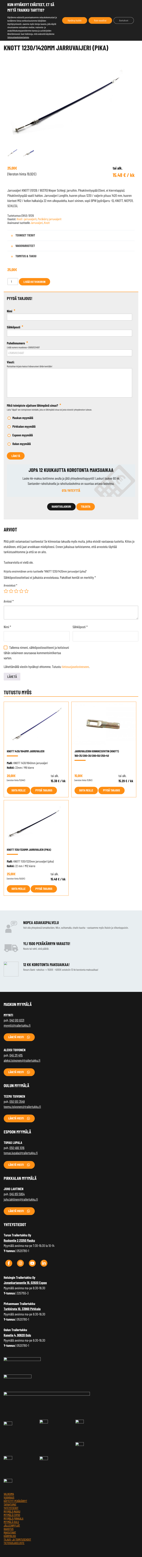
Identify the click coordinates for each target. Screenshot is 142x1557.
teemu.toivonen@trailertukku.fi (22, 1106)
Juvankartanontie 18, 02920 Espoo (25, 1282)
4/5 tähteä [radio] (21, 591)
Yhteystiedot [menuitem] (11, 1508)
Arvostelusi (10, 585)
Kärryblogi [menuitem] (10, 1536)
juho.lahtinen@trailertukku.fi (21, 1199)
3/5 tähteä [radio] (16, 591)
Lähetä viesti (16, 1037)
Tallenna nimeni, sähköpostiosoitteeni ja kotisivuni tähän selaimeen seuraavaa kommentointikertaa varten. (36, 652)
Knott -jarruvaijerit (27, 219)
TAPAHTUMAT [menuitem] (10, 1504)
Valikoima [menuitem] (9, 1494)
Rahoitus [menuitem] (8, 1529)
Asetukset (123, 20)
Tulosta (85, 506)
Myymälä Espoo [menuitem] (12, 1515)
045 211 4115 (16, 1055)
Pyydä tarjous (43, 790)
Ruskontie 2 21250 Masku (19, 1240)
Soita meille (18, 790)
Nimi (7, 627)
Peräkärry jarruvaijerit (50, 219)
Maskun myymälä (22, 418)
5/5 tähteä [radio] (26, 591)
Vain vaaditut (100, 20)
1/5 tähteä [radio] (6, 591)
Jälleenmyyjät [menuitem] (12, 1525)
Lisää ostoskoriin (34, 281)
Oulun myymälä (21, 444)
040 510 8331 (16, 1020)
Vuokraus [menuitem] (9, 1497)
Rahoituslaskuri (61, 506)
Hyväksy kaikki (75, 20)
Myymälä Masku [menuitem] (12, 1511)
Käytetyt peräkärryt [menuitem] (15, 1501)
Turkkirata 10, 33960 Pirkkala (22, 1309)
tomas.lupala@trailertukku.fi (21, 1153)
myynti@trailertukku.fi (17, 1025)
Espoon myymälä (22, 435)
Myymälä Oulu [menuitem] (11, 1522)
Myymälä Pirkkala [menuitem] (13, 1518)
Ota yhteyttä (71, 490)
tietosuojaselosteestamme (18, 37)
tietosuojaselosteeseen (75, 666)
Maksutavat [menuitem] (10, 1532)
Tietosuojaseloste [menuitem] (14, 1543)
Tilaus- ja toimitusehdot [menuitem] (17, 1539)
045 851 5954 (17, 1194)
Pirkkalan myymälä (24, 426)
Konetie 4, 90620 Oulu (17, 1335)
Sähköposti (80, 627)
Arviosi (9, 601)
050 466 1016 (16, 1148)
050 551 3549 (17, 1101)
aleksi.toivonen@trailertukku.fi (22, 1060)
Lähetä (15, 456)
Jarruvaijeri (37, 223)
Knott (47, 223)
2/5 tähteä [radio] (11, 591)
